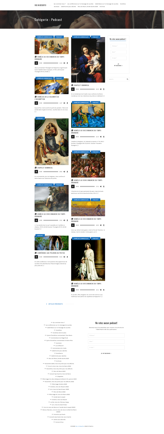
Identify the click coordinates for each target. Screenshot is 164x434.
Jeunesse (56, 6)
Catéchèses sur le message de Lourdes (106, 4)
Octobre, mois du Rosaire (59, 399)
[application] (52, 63)
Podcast (59, 37)
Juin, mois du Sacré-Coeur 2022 (59, 389)
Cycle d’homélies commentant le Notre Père (59, 340)
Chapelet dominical (81, 85)
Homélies (123, 4)
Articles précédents (55, 304)
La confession (59, 345)
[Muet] (64, 63)
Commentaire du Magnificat (59, 338)
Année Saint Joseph (59, 397)
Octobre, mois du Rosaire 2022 (59, 386)
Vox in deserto (40, 5)
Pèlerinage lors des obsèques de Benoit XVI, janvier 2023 (59, 379)
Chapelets (60, 376)
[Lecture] (36, 63)
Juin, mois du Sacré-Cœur (59, 404)
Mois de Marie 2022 (59, 392)
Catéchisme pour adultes (68, 6)
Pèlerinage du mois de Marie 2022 (59, 394)
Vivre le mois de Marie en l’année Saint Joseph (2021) (59, 407)
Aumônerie (59, 353)
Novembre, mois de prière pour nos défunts (59, 369)
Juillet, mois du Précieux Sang (59, 402)
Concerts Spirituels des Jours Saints (60, 417)
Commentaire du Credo (59, 348)
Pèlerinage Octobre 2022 (59, 384)
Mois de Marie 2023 (59, 371)
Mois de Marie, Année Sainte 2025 (88, 6)
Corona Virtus (59, 422)
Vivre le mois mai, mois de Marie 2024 (59, 366)
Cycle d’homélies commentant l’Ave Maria (59, 335)
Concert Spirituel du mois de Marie (60, 374)
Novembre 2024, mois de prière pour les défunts (59, 363)
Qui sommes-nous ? (60, 4)
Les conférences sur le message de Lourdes (80, 4)
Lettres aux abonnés (59, 419)
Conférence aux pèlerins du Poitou (51, 253)
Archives (102, 6)
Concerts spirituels (59, 414)
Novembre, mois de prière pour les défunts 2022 (59, 381)
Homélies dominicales (44, 37)
